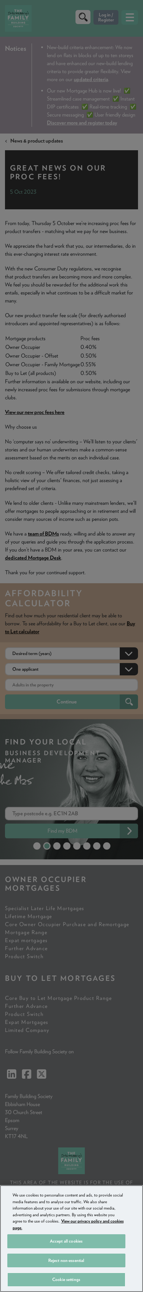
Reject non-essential (66, 1260)
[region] (71, 1238)
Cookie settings (66, 1279)
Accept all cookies (66, 1241)
